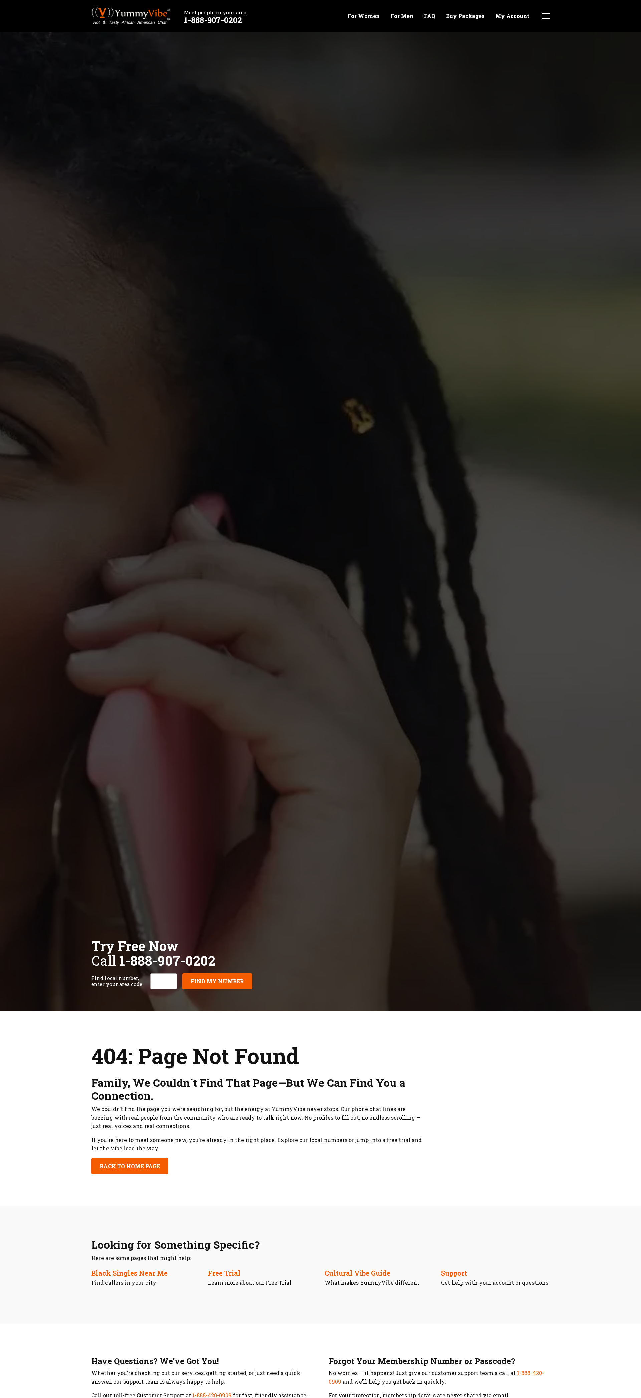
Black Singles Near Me (129, 1273)
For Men (401, 15)
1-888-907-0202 (213, 20)
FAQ (429, 15)
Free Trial (224, 1273)
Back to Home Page (130, 1166)
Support (454, 1273)
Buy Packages (465, 15)
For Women (363, 15)
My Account (512, 15)
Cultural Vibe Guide (357, 1273)
